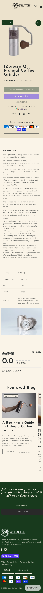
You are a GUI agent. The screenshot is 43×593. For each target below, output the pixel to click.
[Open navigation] (4, 6)
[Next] (10, 22)
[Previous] (4, 22)
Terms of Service (27, 562)
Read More (10, 452)
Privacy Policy (12, 562)
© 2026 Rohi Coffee (9, 588)
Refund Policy (6, 565)
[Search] (35, 5)
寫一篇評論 (36, 352)
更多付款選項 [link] (21, 102)
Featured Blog (21, 388)
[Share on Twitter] (24, 114)
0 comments (24, 452)
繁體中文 (6, 570)
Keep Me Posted (21, 512)
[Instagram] (5, 549)
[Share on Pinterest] (28, 114)
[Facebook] (1, 549)
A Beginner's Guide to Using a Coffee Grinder (18, 426)
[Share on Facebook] (19, 114)
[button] (21, 107)
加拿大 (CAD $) (23, 570)
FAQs (3, 562)
